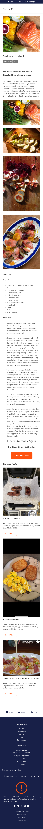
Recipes (21, 734)
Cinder (27, 812)
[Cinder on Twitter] (18, 806)
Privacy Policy (21, 815)
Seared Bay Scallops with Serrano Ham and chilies (21, 678)
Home (21, 728)
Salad (15, 61)
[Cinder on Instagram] (25, 806)
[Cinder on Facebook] (15, 806)
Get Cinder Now (22, 455)
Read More (10, 534)
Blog (21, 737)
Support (22, 764)
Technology (21, 731)
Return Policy (22, 821)
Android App (21, 761)
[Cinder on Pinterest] (21, 806)
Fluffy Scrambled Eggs (11, 619)
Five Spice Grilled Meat (11, 518)
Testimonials (21, 740)
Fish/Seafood (8, 61)
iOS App (22, 758)
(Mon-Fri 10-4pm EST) (21, 751)
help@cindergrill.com (21, 755)
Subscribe (35, 776)
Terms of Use (21, 818)
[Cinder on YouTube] (28, 806)
